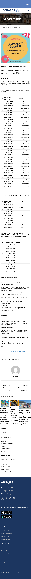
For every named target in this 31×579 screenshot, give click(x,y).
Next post (25, 385)
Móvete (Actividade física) (8, 459)
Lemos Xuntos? (5, 462)
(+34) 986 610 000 (9, 487)
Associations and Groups (7, 548)
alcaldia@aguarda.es (10, 494)
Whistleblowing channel (7, 539)
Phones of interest (6, 551)
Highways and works (7, 443)
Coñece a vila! (5, 467)
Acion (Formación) (6, 472)
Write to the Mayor (6, 530)
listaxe (21, 359)
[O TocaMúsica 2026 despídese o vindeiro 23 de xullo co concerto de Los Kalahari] (14, 403)
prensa (15, 376)
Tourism (3, 446)
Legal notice (4, 575)
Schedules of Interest (6, 533)
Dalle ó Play (4, 464)
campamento (15, 359)
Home (3, 27)
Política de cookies (14, 575)
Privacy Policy (24, 575)
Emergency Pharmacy (7, 553)
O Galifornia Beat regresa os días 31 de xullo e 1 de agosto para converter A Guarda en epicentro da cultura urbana (25, 416)
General (3, 441)
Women (3, 451)
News (9, 27)
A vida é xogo (5, 469)
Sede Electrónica (5, 536)
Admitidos (7, 359)
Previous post (7, 385)
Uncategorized (5, 448)
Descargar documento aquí (17, 351)
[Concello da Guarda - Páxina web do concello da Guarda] (10, 10)
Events (3, 562)
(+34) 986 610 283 (8, 491)
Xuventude (17, 27)
